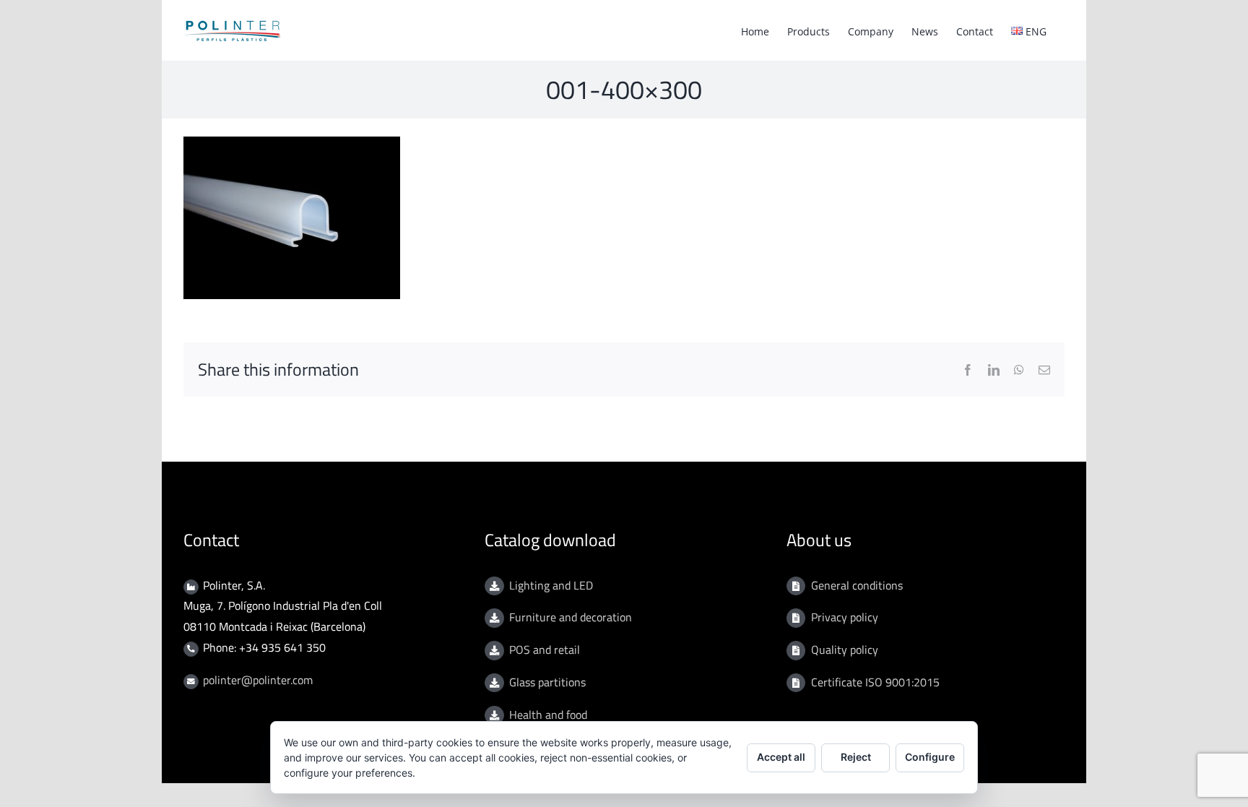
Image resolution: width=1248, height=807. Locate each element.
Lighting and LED (551, 585)
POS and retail (544, 649)
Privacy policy (844, 617)
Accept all (781, 757)
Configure (930, 757)
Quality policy (844, 649)
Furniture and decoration (570, 617)
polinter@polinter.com (258, 680)
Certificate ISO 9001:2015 (875, 682)
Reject (856, 757)
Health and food (548, 714)
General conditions (857, 585)
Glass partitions (547, 682)
